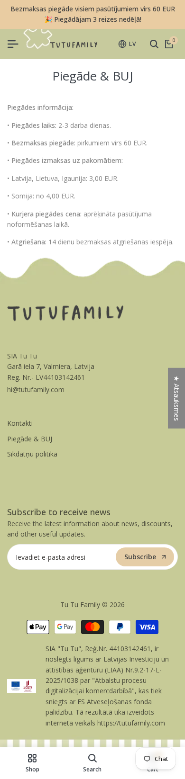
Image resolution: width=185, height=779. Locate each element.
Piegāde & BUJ (29, 438)
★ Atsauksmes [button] (176, 398)
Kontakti (20, 423)
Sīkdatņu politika (32, 453)
